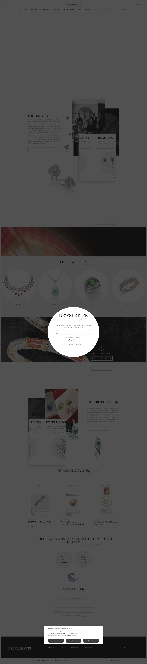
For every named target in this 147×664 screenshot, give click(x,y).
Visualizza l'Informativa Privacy (68, 635)
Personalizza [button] (91, 640)
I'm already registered (74, 344)
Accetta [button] (56, 640)
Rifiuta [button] (73, 640)
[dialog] (73, 635)
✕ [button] (99, 628)
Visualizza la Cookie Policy (53, 635)
